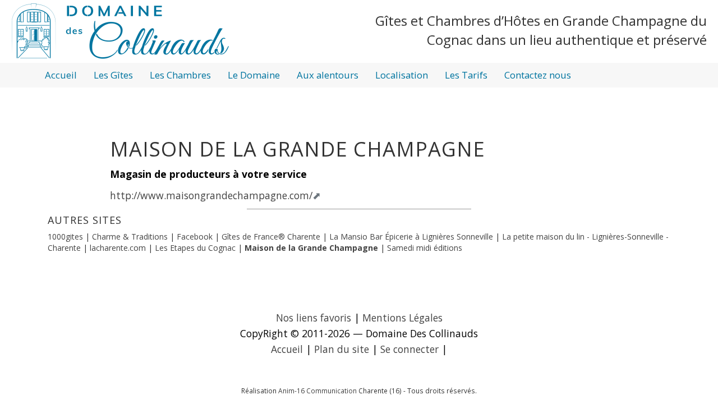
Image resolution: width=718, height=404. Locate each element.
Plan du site (341, 349)
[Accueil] (120, 30)
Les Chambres (180, 74)
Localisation (401, 74)
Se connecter (409, 349)
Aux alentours (327, 74)
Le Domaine (254, 74)
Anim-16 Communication (317, 390)
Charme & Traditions (130, 236)
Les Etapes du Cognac (195, 247)
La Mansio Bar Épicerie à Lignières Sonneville (412, 236)
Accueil (61, 74)
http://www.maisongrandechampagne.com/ (211, 195)
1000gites (65, 236)
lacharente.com (118, 247)
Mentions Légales (402, 317)
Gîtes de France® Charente (271, 236)
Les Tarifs (466, 74)
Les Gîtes (113, 74)
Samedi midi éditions (424, 247)
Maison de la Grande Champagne (311, 247)
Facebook (196, 236)
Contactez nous (537, 74)
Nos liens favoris (313, 317)
